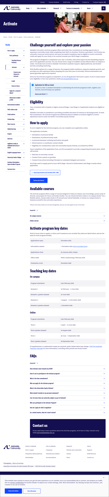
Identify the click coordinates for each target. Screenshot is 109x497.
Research (69, 446)
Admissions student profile (15, 99)
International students (13, 105)
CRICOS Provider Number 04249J (45, 466)
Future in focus (16, 86)
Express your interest (40, 94)
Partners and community (74, 450)
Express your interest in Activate (17, 74)
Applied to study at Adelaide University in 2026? (13, 145)
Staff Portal (66, 2)
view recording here (80, 246)
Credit (13, 81)
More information (32, 491)
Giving (76, 2)
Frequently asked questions (33, 453)
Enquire (9, 134)
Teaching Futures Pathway (16, 61)
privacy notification (17, 482)
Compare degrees (98, 2)
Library (42, 2)
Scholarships (11, 119)
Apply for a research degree (15, 92)
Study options (11, 114)
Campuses (49, 450)
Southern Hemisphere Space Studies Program (13, 163)
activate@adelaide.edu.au (69, 79)
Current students (54, 2)
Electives (9, 139)
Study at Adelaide (30, 446)
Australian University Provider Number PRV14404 (18, 466)
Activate (14, 67)
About (89, 446)
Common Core (11, 169)
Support (89, 450)
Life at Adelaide (51, 446)
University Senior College (14, 157)
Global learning (11, 129)
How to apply (11, 50)
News (68, 457)
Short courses (11, 124)
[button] (103, 478)
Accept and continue (13, 491)
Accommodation (51, 457)
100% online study (12, 109)
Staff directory (91, 453)
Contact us (85, 2)
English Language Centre (14, 152)
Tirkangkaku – (13, 463)
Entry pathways (14, 55)
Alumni (69, 453)
